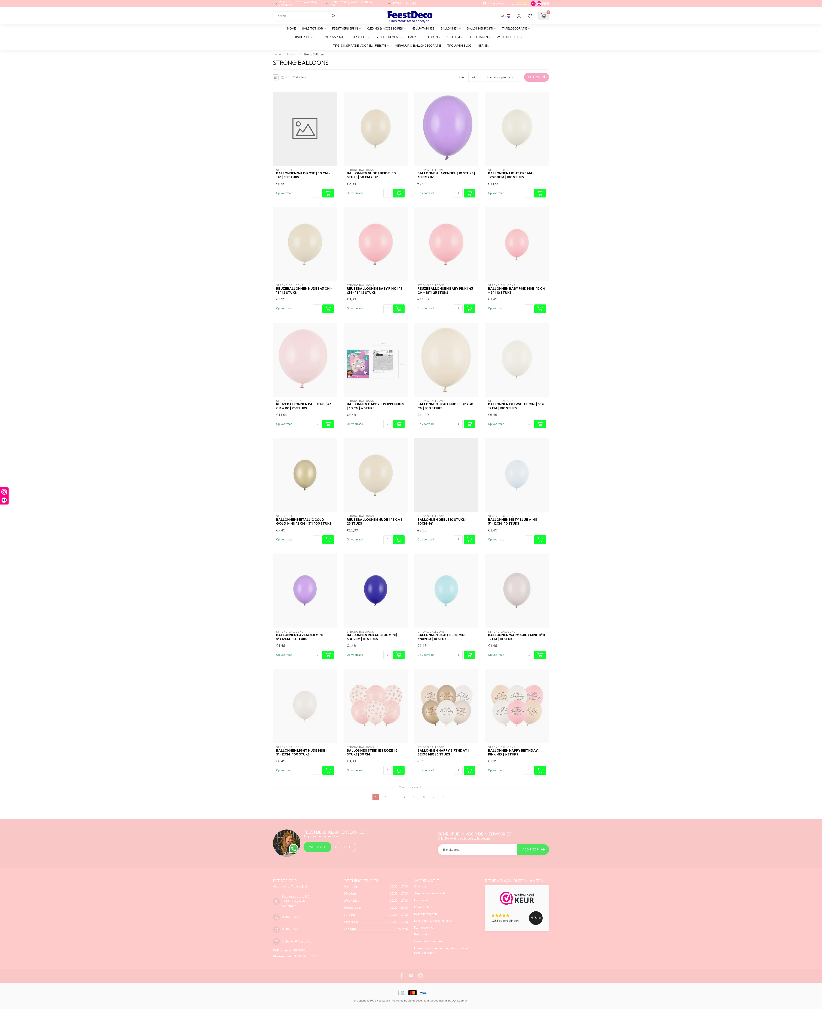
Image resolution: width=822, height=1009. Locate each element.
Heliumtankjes (423, 29)
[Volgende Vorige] (443, 797)
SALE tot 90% (312, 29)
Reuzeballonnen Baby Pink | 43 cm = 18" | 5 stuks (374, 290)
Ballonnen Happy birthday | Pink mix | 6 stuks (513, 752)
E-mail (346, 847)
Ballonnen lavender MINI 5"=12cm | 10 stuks (299, 637)
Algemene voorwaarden (430, 893)
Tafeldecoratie (514, 29)
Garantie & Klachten (428, 941)
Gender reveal (387, 37)
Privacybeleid (423, 907)
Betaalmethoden (425, 914)
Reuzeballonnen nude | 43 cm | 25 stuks (374, 521)
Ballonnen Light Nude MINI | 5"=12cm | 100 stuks (301, 752)
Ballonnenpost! (480, 29)
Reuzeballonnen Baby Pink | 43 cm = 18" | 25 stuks (445, 290)
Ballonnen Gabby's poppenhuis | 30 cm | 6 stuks (375, 406)
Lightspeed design (436, 1000)
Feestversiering (345, 29)
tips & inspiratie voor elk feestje (359, 46)
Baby (412, 37)
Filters (534, 77)
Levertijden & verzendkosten (433, 921)
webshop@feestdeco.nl (298, 941)
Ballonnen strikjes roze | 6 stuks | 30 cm (372, 752)
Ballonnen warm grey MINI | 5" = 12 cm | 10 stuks (516, 637)
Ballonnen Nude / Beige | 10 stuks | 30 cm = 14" (371, 175)
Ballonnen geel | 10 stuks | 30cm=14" (441, 521)
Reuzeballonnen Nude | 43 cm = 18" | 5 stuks (304, 290)
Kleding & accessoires (385, 29)
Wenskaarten (508, 37)
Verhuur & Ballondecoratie (418, 46)
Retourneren (422, 934)
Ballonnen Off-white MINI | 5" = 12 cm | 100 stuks (516, 406)
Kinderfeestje (305, 37)
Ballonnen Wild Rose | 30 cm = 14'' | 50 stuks (303, 175)
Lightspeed (415, 1000)
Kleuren (431, 37)
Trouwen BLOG (459, 46)
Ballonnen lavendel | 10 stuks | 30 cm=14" (446, 175)
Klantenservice (493, 4)
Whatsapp (317, 847)
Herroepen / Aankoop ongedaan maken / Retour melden (442, 950)
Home (291, 29)
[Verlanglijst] (530, 16)
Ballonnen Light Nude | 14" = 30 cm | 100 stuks (445, 406)
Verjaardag (334, 37)
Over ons (420, 886)
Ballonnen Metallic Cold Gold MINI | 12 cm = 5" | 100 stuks (303, 521)
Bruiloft (360, 37)
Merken (483, 46)
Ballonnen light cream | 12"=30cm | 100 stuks (511, 175)
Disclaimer (421, 900)
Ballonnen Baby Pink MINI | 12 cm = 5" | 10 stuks (516, 290)
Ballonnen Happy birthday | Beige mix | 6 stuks (443, 752)
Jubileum (453, 37)
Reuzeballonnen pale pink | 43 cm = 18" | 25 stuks (303, 406)
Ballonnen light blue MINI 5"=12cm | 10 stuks (441, 637)
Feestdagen (478, 37)
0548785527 (290, 917)
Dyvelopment (460, 1000)
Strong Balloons (314, 54)
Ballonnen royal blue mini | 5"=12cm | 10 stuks (372, 637)
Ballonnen (449, 29)
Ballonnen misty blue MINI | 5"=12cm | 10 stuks (512, 521)
